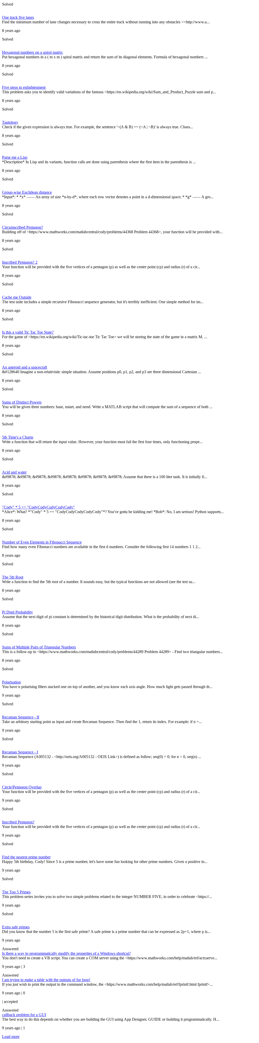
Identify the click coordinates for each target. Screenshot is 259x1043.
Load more (10, 1036)
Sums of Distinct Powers (21, 402)
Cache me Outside (16, 297)
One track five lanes (18, 17)
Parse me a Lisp (14, 157)
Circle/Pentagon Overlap (21, 787)
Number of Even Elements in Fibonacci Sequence (42, 542)
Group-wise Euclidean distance (27, 192)
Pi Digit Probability (17, 612)
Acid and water (14, 472)
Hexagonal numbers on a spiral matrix (32, 52)
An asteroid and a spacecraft (24, 367)
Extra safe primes (16, 927)
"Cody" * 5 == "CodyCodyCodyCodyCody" (38, 507)
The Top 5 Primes (16, 892)
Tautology (10, 122)
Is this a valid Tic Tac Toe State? (28, 332)
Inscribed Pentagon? (18, 822)
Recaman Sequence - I (20, 752)
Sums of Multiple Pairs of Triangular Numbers (39, 647)
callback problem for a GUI (24, 1015)
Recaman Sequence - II (20, 717)
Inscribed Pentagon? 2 (19, 262)
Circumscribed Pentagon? (22, 227)
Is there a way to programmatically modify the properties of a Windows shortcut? (66, 953)
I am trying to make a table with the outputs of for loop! (46, 980)
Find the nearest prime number (26, 857)
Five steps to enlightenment (24, 87)
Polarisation (11, 682)
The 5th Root (12, 577)
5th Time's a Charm (17, 437)
